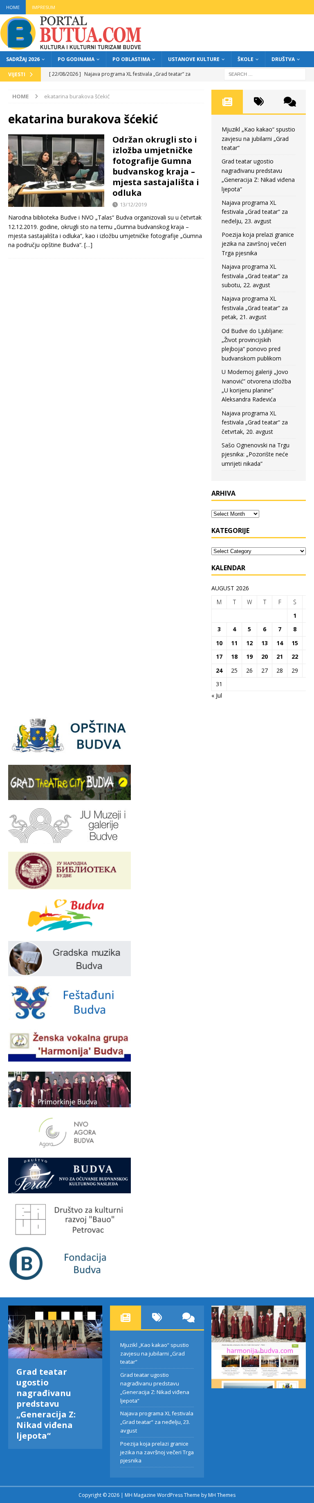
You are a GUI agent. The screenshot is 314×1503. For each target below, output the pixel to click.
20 (264, 656)
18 (234, 656)
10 (219, 643)
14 (279, 643)
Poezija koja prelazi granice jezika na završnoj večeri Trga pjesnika (258, 244)
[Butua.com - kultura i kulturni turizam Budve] (71, 46)
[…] (88, 245)
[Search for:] (265, 73)
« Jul (216, 695)
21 (279, 656)
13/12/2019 (133, 204)
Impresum (43, 7)
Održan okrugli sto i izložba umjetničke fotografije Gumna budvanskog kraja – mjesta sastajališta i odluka (155, 166)
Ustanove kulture (194, 59)
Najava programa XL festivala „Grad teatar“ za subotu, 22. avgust (255, 276)
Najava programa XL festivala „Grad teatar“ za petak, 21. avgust (255, 308)
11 (234, 643)
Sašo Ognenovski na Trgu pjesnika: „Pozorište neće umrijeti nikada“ (255, 454)
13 (264, 643)
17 (219, 656)
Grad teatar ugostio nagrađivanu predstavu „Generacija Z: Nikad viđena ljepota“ (46, 1403)
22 (295, 656)
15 (295, 643)
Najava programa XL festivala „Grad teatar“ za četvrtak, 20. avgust (255, 422)
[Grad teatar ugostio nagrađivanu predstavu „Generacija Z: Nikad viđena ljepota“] (55, 1332)
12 (249, 643)
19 (249, 656)
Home (13, 7)
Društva (283, 59)
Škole (245, 59)
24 (219, 670)
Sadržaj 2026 (23, 59)
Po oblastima (131, 59)
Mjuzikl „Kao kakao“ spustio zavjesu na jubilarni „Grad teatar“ (258, 138)
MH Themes (222, 1495)
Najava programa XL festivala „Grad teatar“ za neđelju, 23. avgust (255, 212)
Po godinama (76, 59)
